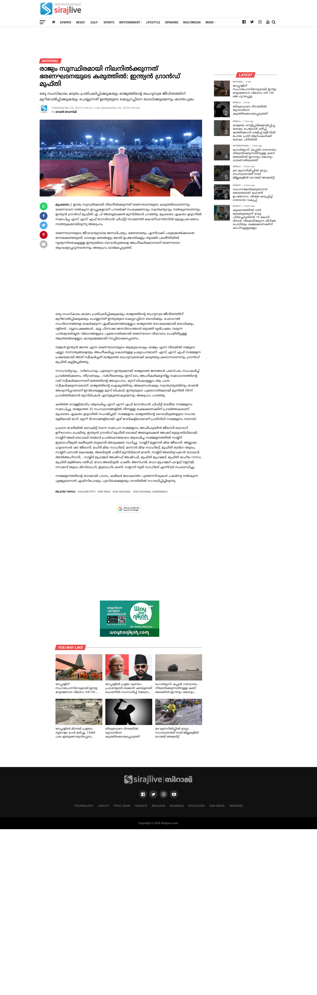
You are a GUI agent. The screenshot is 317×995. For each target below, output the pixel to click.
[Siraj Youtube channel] (174, 794)
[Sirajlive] (158, 783)
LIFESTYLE (153, 22)
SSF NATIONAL (122, 492)
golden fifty (87, 492)
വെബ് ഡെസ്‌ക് (66, 112)
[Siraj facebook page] (143, 794)
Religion (158, 805)
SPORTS (109, 22)
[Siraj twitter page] (153, 794)
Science (141, 805)
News (80, 22)
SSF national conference (150, 492)
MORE (209, 22)
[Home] (54, 22)
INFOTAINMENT (129, 22)
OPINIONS (171, 22)
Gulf (94, 22)
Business (177, 805)
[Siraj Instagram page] (164, 794)
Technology (83, 805)
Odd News (217, 805)
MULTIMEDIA (192, 22)
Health (103, 805)
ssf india (104, 492)
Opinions (236, 805)
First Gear (122, 805)
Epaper (65, 22)
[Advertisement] (205, 9)
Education (197, 805)
